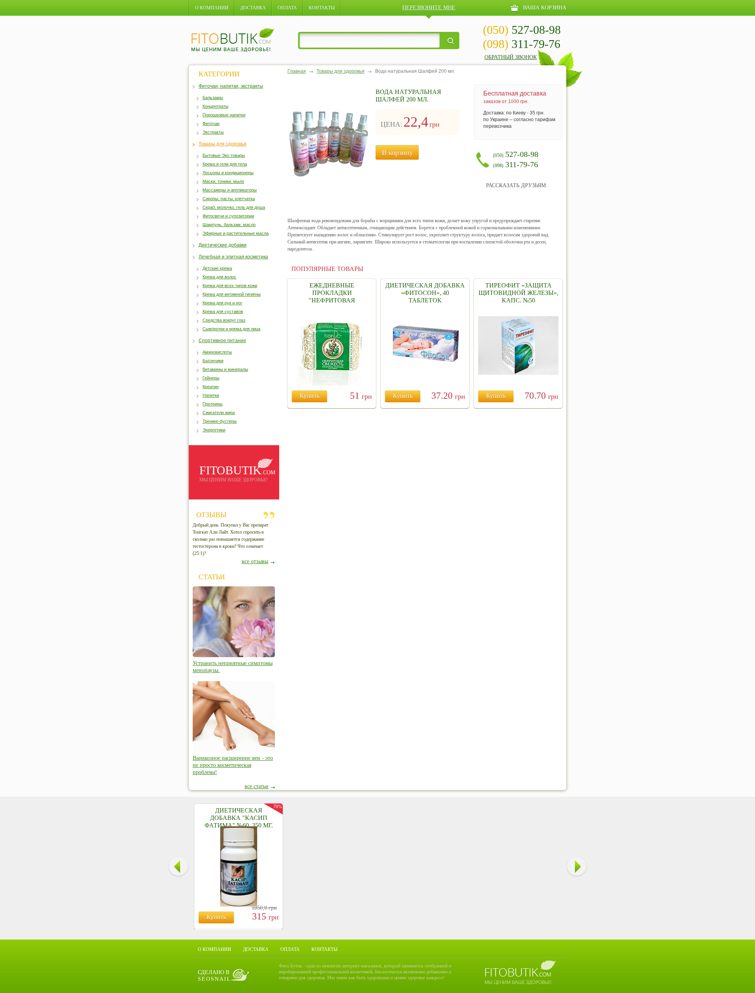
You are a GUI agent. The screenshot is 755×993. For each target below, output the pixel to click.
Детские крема (217, 268)
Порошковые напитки (224, 114)
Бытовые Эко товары (224, 155)
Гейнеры (211, 378)
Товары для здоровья (223, 144)
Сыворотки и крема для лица (231, 328)
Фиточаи (211, 123)
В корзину (397, 153)
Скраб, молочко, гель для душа (234, 207)
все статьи (257, 786)
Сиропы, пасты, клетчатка (229, 198)
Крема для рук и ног (222, 302)
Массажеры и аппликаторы (230, 190)
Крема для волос (219, 277)
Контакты (322, 8)
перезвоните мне (428, 8)
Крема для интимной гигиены (232, 294)
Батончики (213, 360)
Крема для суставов (223, 311)
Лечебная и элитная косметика (233, 257)
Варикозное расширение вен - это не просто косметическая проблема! (233, 765)
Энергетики (214, 429)
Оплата (287, 8)
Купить (309, 395)
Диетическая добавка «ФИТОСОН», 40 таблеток (425, 293)
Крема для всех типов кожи (230, 285)
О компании (211, 8)
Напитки (211, 395)
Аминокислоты (217, 352)
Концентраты (215, 106)
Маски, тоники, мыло (223, 181)
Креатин (211, 386)
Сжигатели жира (219, 412)
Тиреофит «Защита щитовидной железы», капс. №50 (518, 293)
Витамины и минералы (225, 369)
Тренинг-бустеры (220, 421)
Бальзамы (213, 97)
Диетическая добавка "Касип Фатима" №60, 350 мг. (238, 818)
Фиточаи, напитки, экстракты (231, 86)
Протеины (213, 404)
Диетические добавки (223, 245)
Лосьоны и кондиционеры (228, 172)
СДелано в (214, 975)
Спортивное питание (222, 340)
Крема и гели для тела (225, 164)
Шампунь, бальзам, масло (229, 224)
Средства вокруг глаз (224, 320)
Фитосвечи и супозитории (228, 216)
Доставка (253, 8)
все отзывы (255, 561)
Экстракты (213, 132)
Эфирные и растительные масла (236, 233)
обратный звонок (510, 57)
